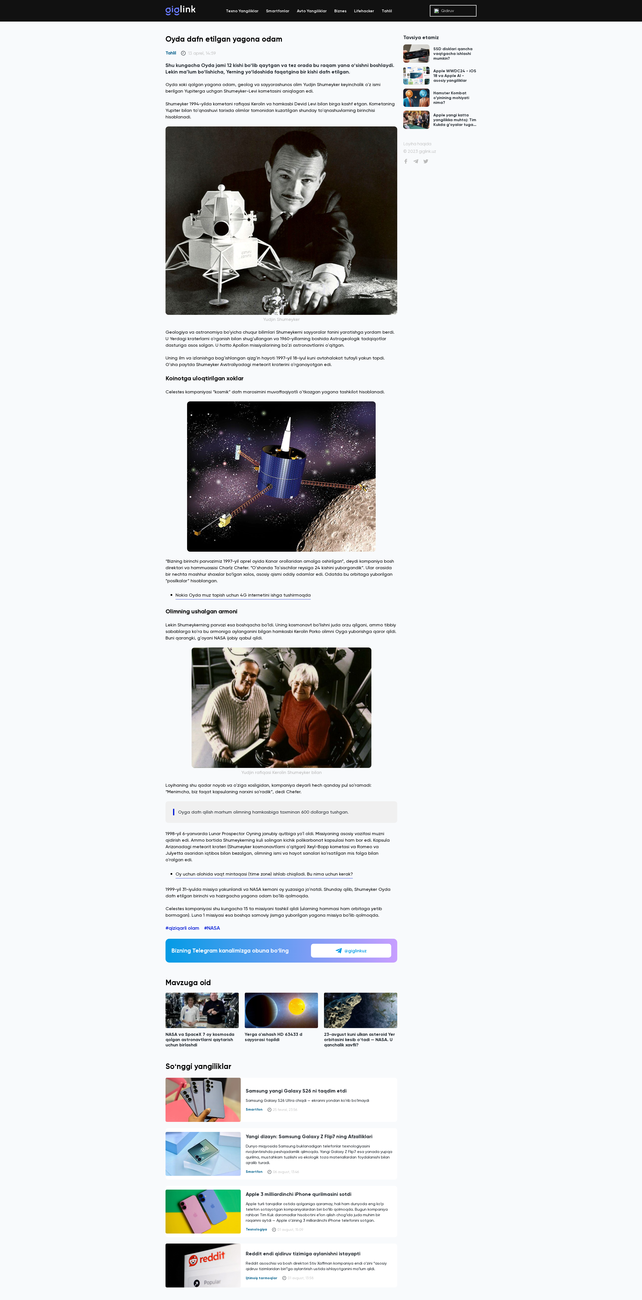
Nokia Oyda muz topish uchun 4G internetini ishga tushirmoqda (243, 595)
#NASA (212, 928)
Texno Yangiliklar (242, 11)
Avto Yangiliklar (312, 11)
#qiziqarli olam (182, 928)
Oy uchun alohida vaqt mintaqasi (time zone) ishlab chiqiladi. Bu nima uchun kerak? (264, 874)
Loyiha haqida (417, 143)
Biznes (340, 11)
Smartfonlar (277, 11)
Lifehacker (364, 11)
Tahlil (387, 11)
